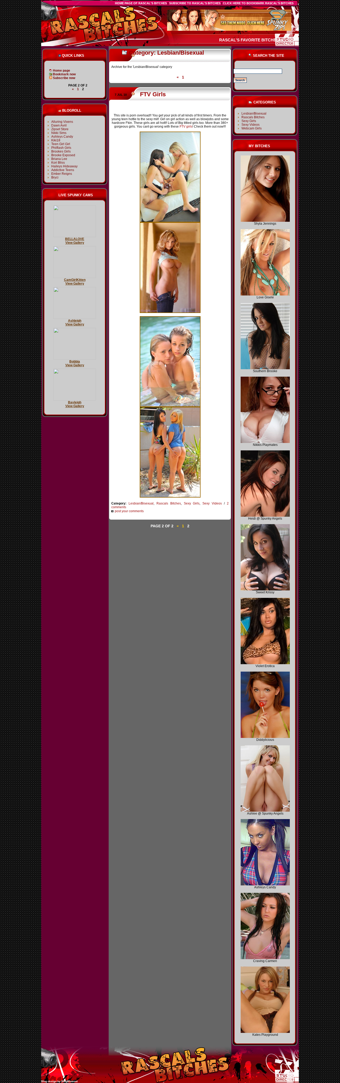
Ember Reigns (61, 174)
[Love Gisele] (265, 294)
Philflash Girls (61, 148)
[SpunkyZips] (229, 30)
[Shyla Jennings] (265, 221)
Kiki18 (55, 140)
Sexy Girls (192, 503)
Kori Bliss (58, 162)
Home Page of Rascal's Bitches (141, 3)
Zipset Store (60, 129)
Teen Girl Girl (60, 144)
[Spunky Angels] (265, 515)
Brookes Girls (61, 151)
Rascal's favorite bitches (249, 40)
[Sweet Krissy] (265, 589)
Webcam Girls (251, 128)
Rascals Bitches (168, 503)
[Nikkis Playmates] (265, 442)
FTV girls (186, 126)
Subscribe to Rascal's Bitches (194, 3)
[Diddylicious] (265, 737)
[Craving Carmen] (265, 958)
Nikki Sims (58, 133)
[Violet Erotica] (265, 663)
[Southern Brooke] (265, 368)
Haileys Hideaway (64, 166)
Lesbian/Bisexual (141, 503)
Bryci (54, 177)
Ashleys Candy (62, 136)
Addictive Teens (62, 170)
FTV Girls (153, 94)
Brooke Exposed (63, 155)
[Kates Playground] (265, 1032)
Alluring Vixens (62, 122)
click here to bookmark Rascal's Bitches (258, 3)
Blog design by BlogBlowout (59, 1081)
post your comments (129, 511)
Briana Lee (59, 159)
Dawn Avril (59, 125)
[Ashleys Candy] (265, 884)
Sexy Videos (212, 503)
